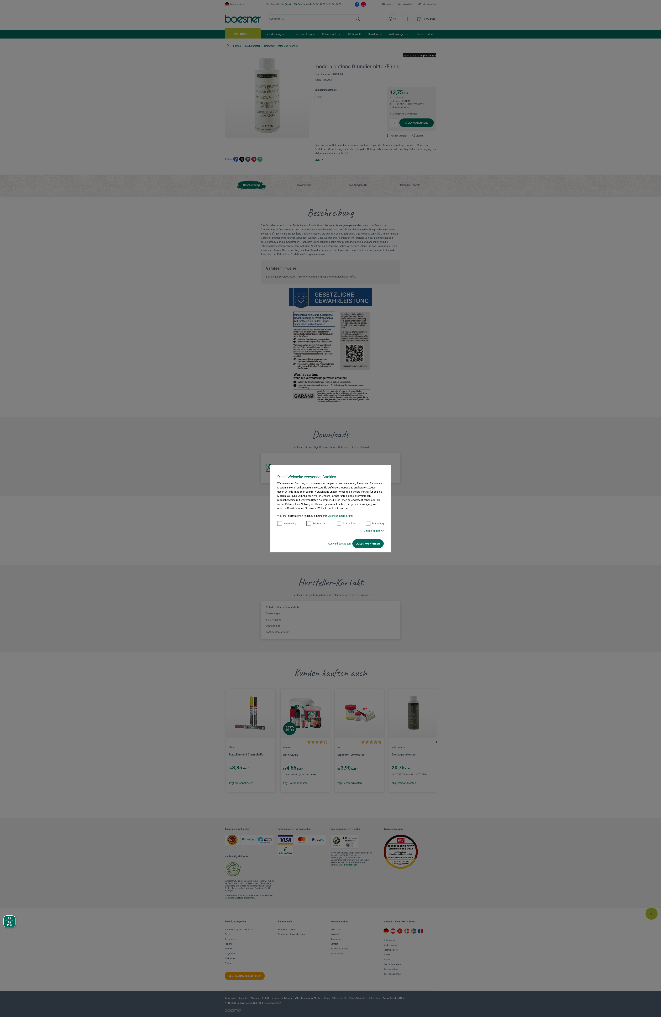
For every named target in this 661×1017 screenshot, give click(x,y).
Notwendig (290, 523)
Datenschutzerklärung (340, 515)
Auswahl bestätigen (339, 543)
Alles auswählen (368, 543)
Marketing (378, 523)
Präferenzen (319, 523)
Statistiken (349, 523)
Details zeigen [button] (372, 530)
